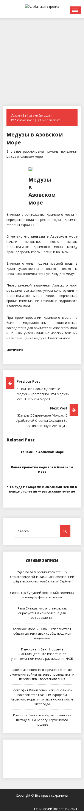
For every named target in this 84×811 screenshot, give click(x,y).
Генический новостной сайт (55, 808)
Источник (14, 349)
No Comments (51, 120)
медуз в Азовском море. (52, 338)
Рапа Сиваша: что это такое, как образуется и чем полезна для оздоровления (42, 613)
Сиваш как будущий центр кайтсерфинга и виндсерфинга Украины (42, 594)
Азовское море (24, 120)
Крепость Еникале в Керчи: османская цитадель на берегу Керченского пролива (42, 719)
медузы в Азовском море (54, 236)
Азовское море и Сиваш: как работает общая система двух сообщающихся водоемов (42, 633)
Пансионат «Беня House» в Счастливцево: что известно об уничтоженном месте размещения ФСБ (42, 654)
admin (18, 115)
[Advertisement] (42, 60)
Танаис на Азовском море (42, 452)
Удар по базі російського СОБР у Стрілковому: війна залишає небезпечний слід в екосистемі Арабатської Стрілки (42, 576)
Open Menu (75, 10)
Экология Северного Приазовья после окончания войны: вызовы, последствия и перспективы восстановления (42, 674)
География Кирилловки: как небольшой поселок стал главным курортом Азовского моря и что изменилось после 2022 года (42, 697)
